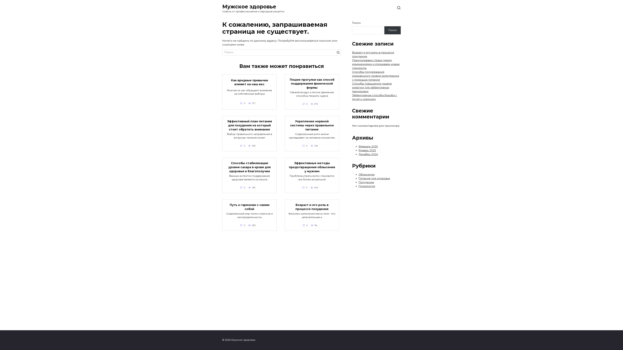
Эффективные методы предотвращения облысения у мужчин (312, 167)
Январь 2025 (367, 150)
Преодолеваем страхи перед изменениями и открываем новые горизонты (376, 64)
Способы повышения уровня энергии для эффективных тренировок (372, 87)
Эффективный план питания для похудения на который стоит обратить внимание (249, 125)
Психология (367, 186)
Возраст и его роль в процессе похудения (312, 207)
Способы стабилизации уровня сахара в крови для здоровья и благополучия (249, 167)
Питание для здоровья (374, 178)
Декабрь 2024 (368, 154)
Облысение (367, 174)
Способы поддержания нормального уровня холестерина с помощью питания (375, 75)
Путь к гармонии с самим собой (249, 207)
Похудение (366, 182)
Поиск (356, 22)
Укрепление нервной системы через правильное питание (312, 125)
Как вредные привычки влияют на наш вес (249, 82)
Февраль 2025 (368, 146)
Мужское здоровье (249, 6)
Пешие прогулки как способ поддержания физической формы (312, 83)
